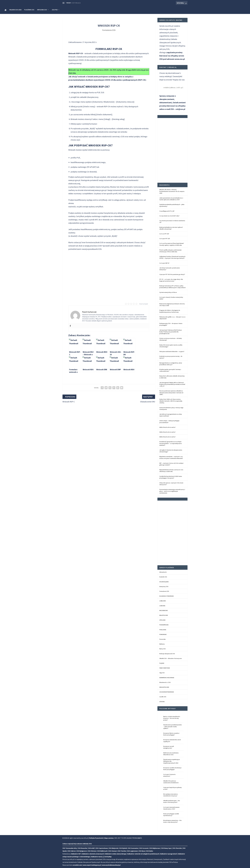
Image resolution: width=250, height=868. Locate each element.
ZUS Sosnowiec (133, 848)
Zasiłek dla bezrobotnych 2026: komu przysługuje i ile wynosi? (170, 477)
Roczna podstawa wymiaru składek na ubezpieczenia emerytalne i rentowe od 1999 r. (171, 392)
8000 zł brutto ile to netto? (167, 437)
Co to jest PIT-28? (164, 238)
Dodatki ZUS (163, 577)
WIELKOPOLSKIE (164, 687)
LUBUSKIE (162, 606)
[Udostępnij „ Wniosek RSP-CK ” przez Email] (122, 388)
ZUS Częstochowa (102, 848)
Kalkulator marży (97, 857)
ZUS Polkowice (76, 3)
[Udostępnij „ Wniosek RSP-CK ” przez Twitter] (106, 388)
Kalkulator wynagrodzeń (168, 854)
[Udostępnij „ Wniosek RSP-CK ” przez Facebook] (102, 388)
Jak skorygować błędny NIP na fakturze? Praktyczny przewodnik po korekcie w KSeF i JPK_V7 (172, 384)
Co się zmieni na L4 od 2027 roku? (169, 216)
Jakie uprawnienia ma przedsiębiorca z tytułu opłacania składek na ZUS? (171, 199)
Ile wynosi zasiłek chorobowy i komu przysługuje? (172, 768)
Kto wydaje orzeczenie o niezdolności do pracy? (170, 795)
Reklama (162, 644)
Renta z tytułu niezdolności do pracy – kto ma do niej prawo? (171, 718)
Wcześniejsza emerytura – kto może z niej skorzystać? (172, 821)
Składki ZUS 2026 (15, 10)
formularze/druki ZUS (94, 242)
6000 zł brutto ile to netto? (167, 427)
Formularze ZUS (108, 30)
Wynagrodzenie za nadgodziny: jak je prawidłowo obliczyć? (170, 363)
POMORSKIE (163, 634)
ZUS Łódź (91, 848)
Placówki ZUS (29, 10)
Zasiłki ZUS (162, 697)
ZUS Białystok (113, 848)
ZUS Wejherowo (154, 848)
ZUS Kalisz (149, 851)
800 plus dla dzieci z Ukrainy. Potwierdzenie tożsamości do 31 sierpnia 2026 (171, 191)
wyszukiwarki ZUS (94, 249)
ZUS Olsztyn (92, 851)
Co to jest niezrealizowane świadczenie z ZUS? (171, 808)
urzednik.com (77, 865)
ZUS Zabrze (71, 851)
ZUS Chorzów (177, 848)
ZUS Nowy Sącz (166, 848)
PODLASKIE (162, 630)
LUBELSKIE (162, 601)
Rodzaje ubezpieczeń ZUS (167, 654)
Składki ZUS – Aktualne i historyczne (170, 658)
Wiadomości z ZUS (165, 682)
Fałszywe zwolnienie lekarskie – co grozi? (171, 351)
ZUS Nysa (142, 851)
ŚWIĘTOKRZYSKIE (164, 668)
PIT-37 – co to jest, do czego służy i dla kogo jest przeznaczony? (171, 280)
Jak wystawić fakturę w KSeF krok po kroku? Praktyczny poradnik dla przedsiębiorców (170, 331)
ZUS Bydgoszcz (82, 851)
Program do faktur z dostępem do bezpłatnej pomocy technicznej (169, 311)
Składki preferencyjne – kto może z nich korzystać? (171, 801)
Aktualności (163, 572)
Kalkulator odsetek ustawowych (93, 854)
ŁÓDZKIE (162, 701)
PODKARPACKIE (163, 625)
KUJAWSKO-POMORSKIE (166, 596)
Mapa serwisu (108, 838)
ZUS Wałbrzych (102, 851)
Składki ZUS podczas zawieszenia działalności (171, 782)
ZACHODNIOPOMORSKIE (166, 692)
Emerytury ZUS (163, 586)
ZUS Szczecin (143, 848)
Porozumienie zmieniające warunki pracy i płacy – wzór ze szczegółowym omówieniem (172, 491)
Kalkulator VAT (76, 854)
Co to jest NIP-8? (164, 263)
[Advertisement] (108, 275)
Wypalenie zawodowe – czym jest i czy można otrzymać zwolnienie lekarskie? (171, 457)
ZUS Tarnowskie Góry (69, 848)
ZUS (124, 245)
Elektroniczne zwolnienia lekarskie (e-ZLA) (171, 753)
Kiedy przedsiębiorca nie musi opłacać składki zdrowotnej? (171, 228)
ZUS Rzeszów (82, 848)
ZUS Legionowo (132, 851)
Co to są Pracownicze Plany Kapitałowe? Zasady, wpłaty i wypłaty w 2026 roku (171, 244)
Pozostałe (162, 639)
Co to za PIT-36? (164, 234)
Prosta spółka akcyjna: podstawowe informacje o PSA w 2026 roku (170, 251)
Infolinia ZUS (42, 10)
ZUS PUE (55, 10)
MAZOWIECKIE (163, 610)
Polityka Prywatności (96, 838)
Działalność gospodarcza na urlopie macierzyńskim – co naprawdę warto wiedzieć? (170, 443)
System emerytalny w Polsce (168, 292)
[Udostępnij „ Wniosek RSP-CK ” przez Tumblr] (110, 388)
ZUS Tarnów (122, 851)
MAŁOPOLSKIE (163, 615)
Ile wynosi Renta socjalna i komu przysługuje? (171, 734)
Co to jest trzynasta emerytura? (169, 775)
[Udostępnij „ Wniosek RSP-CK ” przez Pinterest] (114, 388)
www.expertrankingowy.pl (92, 865)
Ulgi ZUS (162, 673)
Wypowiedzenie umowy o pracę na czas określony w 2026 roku (171, 470)
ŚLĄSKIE (161, 663)
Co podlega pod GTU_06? (166, 211)
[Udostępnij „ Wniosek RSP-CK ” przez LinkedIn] (118, 388)
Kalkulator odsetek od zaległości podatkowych (143, 854)
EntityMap (108, 857)
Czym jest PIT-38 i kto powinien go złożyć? (172, 274)
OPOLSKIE (162, 620)
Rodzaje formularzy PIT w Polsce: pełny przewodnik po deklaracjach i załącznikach (172, 286)
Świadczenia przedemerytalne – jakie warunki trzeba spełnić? (172, 726)
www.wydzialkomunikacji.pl (111, 865)
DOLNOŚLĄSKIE (164, 582)
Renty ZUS (162, 649)
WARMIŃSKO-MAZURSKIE (166, 677)
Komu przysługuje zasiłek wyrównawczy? (171, 814)
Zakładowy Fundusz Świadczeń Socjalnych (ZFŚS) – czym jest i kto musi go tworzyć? (172, 257)
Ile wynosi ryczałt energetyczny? (168, 747)
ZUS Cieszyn (112, 851)
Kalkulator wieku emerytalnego (115, 854)
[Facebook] (70, 326)
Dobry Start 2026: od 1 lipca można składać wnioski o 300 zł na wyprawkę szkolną (170, 401)
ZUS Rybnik (123, 848)
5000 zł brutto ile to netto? (167, 432)
